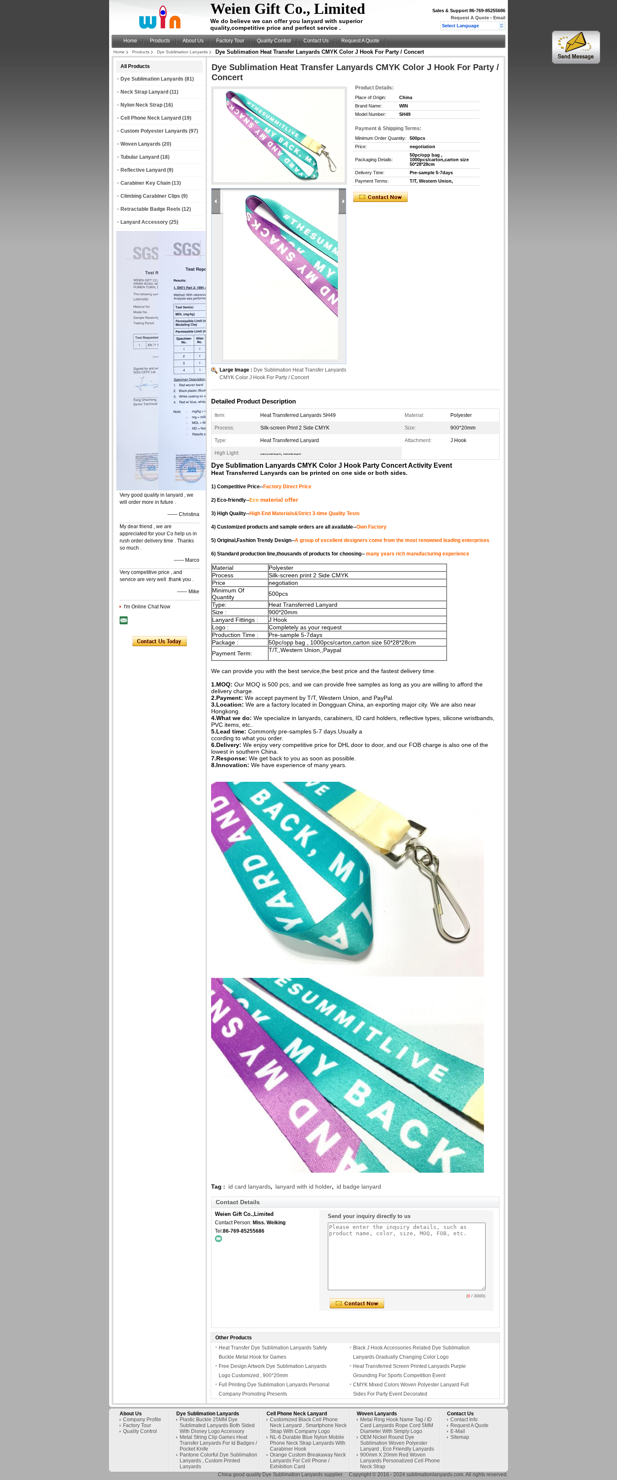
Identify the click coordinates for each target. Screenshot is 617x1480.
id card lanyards (249, 1186)
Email (499, 17)
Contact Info (464, 1419)
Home (130, 41)
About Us (193, 41)
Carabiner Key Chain (145, 183)
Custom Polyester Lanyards (154, 131)
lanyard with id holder (303, 1186)
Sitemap (459, 1437)
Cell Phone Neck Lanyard (150, 118)
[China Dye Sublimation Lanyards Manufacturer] (162, 28)
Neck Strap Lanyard (144, 92)
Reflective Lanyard (143, 170)
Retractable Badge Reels (150, 209)
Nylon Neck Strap (141, 105)
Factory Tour (230, 41)
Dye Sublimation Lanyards (182, 52)
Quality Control (274, 41)
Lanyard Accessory (144, 222)
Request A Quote (470, 17)
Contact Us (316, 41)
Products (160, 41)
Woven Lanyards (140, 144)
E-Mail (457, 1431)
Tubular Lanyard (139, 157)
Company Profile (142, 1419)
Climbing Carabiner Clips (150, 196)
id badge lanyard (359, 1186)
